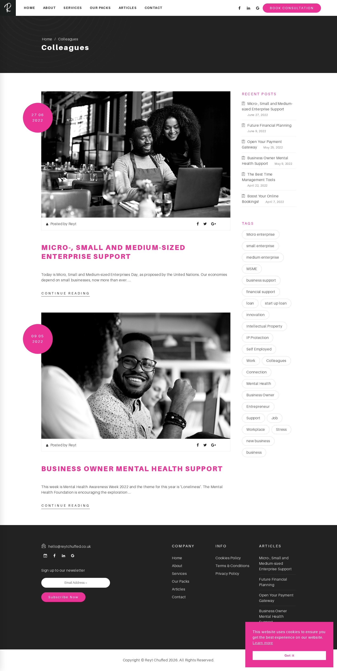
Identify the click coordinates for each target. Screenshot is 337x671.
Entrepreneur (258, 407)
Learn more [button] (263, 643)
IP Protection (257, 338)
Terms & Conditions (232, 566)
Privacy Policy (227, 574)
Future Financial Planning (269, 125)
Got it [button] (289, 655)
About (49, 8)
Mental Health (258, 384)
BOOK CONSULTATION (292, 8)
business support (261, 280)
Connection (256, 372)
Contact (154, 8)
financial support (260, 292)
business (254, 452)
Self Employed (258, 349)
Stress (281, 430)
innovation (255, 315)
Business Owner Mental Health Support (132, 469)
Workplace (255, 430)
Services (73, 8)
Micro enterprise (260, 234)
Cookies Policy (228, 558)
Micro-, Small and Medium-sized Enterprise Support (275, 563)
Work (250, 361)
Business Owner (260, 395)
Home (29, 8)
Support (253, 418)
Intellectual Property (264, 326)
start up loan (276, 303)
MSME (251, 269)
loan (250, 303)
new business (258, 441)
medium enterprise (262, 257)
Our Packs (100, 8)
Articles (128, 8)
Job (274, 418)
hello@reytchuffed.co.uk (69, 547)
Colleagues (276, 361)
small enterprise (260, 246)
